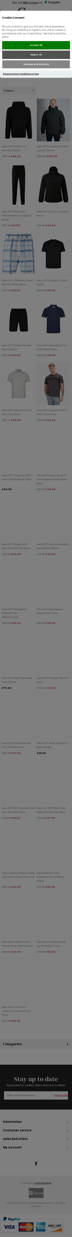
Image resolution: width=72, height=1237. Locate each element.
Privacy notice (11, 73)
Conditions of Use (29, 73)
